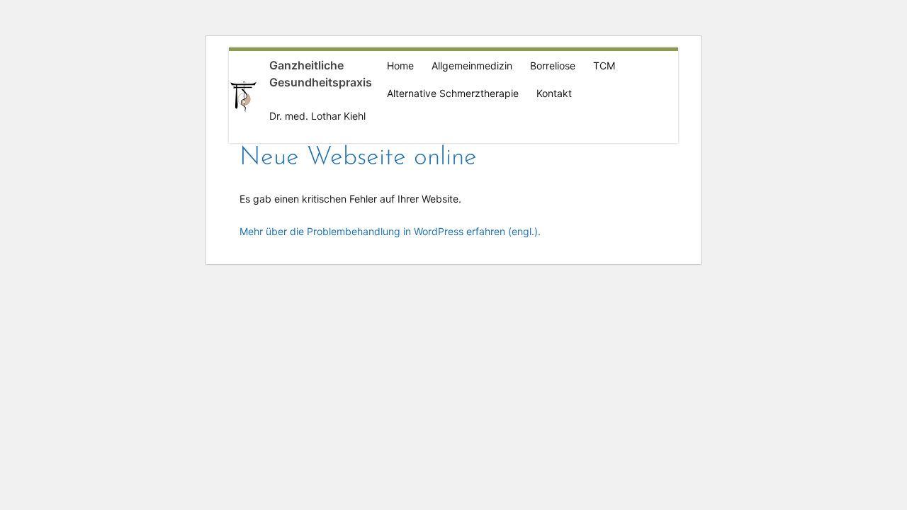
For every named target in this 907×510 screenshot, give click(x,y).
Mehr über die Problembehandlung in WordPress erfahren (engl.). (390, 231)
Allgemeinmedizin (472, 66)
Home (400, 66)
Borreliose (552, 66)
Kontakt (554, 93)
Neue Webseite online (358, 158)
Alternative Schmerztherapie (453, 93)
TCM (604, 66)
